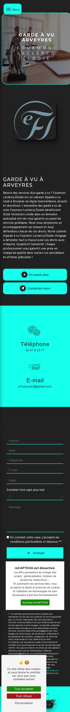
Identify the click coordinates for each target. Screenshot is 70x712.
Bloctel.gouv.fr (52, 670)
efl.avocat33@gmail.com (34, 386)
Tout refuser (24, 696)
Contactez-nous (39, 288)
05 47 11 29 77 (35, 350)
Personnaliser (24, 703)
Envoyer (39, 553)
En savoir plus (39, 274)
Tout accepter (23, 689)
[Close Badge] (52, 701)
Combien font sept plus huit (26, 490)
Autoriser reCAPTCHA (35, 602)
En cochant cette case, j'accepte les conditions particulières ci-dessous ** (36, 539)
